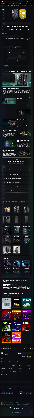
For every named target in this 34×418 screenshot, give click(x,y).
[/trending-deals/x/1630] (26, 315)
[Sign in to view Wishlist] (25, 1)
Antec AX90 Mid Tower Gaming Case (29, 5)
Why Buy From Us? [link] (19, 365)
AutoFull (31, 398)
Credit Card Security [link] (12, 365)
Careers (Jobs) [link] (19, 371)
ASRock (25, 398)
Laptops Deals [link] (28, 368)
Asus (28, 398)
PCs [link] (1, 365)
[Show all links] (23, 3)
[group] (16, 33)
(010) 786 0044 (4, 382)
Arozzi (22, 398)
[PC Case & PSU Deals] (6, 315)
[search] (12, 1)
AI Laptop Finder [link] (28, 365)
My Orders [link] (10, 368)
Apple (18, 398)
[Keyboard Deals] (26, 303)
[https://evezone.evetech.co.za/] (6, 337)
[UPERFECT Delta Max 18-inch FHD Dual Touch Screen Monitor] (6, 303)
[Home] (1, 5)
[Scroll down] (3, 20)
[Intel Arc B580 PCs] (6, 326)
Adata (3, 398)
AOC (15, 398)
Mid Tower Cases (18, 5)
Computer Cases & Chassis (6, 5)
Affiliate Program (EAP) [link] (12, 371)
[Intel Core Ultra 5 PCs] (14, 326)
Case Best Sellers (13, 5)
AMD (10, 398)
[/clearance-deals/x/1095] (16, 315)
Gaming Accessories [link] (4, 374)
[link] (9, 3)
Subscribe (29, 356)
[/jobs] (16, 337)
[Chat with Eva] (27, 1)
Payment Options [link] (19, 368)
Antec (22, 5)
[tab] (6, 66)
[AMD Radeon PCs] (26, 326)
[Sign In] (22, 1)
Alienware (6, 398)
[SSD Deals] (16, 303)
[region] (6, 303)
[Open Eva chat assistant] (32, 411)
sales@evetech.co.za (21, 382)
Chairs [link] (2, 371)
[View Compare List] (21, 47)
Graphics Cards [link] (3, 368)
